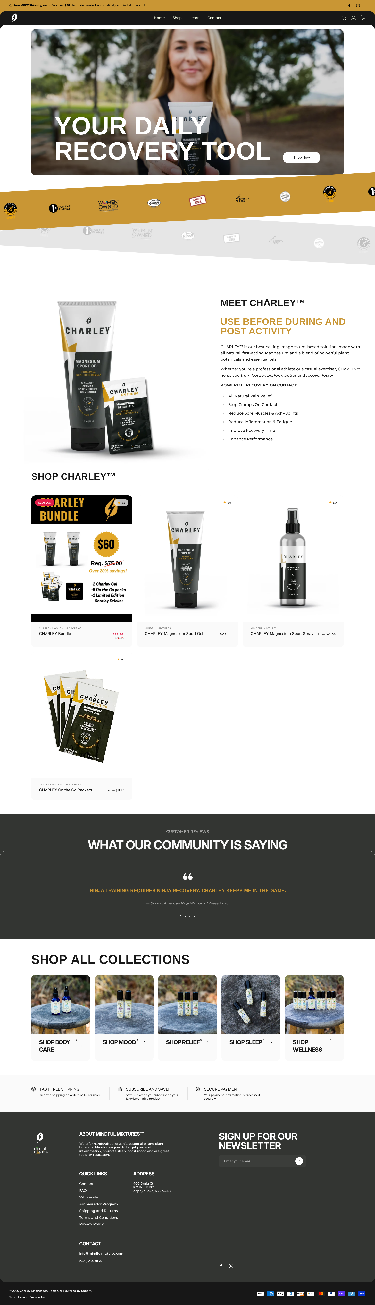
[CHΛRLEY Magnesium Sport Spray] (293, 558)
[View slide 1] (180, 916)
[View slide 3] (190, 916)
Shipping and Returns (98, 1211)
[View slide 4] (194, 916)
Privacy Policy (91, 1224)
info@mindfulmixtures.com (101, 1253)
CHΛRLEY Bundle (55, 633)
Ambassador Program (98, 1204)
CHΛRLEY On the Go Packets (65, 790)
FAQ (83, 1190)
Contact (86, 1184)
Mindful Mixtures (158, 628)
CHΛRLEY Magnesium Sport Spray (282, 633)
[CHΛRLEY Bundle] (81, 558)
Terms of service (18, 1297)
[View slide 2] (185, 916)
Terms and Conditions (98, 1217)
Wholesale (88, 1197)
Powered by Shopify (77, 1290)
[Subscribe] (299, 1161)
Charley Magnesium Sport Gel (61, 628)
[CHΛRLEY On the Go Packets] (81, 715)
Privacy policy (37, 1297)
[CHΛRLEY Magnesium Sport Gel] (187, 558)
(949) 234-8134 (90, 1261)
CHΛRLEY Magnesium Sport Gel (174, 633)
